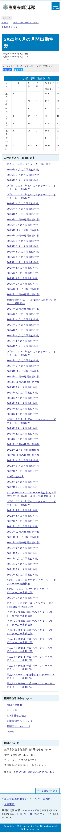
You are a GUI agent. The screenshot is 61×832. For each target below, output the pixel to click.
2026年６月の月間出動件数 (23, 169)
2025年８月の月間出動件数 (23, 251)
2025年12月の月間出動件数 (23, 219)
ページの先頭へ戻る (47, 791)
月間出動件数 (14, 705)
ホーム (4, 22)
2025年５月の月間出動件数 (23, 262)
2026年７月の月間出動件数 (23, 180)
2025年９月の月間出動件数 (23, 241)
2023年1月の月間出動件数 (22, 439)
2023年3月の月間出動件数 (22, 428)
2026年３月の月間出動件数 (23, 203)
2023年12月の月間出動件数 (23, 376)
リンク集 (12, 710)
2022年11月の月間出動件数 (23, 449)
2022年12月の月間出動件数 (23, 444)
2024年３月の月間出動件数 (23, 335)
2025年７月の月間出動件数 (23, 246)
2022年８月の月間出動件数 (23, 466)
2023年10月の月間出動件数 (23, 382)
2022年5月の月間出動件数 (22, 487)
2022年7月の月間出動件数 (22, 471)
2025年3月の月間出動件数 (22, 278)
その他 (11, 731)
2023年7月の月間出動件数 (22, 398)
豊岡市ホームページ (18, 726)
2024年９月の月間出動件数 (23, 319)
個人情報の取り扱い (16, 799)
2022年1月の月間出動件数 (22, 526)
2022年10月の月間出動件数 (23, 455)
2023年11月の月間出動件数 (23, 371)
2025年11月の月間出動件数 (23, 230)
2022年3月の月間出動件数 (22, 516)
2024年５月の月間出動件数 (23, 346)
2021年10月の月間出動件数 (23, 542)
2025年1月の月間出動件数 (22, 284)
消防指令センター (10, 27)
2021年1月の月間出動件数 (22, 598)
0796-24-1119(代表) (28, 814)
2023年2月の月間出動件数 (22, 433)
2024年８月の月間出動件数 (23, 314)
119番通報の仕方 (17, 715)
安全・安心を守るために (26, 22)
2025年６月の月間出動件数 (23, 257)
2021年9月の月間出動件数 (22, 548)
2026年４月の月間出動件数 (23, 209)
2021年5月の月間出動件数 (22, 564)
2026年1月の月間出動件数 (22, 225)
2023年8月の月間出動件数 (22, 387)
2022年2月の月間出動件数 (22, 521)
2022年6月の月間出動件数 (22, 482)
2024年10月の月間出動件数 (23, 309)
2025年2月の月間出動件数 (22, 273)
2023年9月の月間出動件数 (22, 392)
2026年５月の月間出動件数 (23, 175)
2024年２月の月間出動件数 (23, 366)
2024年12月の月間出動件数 (23, 294)
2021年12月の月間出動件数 (23, 532)
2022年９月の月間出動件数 (23, 460)
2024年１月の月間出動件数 (23, 360)
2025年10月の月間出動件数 (23, 235)
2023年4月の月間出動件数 (22, 414)
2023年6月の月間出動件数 (22, 408)
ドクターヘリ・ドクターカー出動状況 (29, 164)
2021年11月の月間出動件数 (23, 537)
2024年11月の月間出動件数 (23, 289)
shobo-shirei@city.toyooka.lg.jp (34, 771)
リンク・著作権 (41, 799)
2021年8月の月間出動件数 (22, 553)
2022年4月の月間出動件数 (22, 510)
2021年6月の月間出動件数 (22, 569)
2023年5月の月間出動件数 (22, 403)
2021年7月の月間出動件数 (22, 558)
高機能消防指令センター (21, 721)
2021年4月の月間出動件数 (22, 574)
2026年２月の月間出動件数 (23, 214)
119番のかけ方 (15, 476)
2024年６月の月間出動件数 (23, 330)
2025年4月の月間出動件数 (22, 267)
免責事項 (9, 804)
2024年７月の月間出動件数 (23, 325)
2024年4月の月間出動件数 (22, 341)
